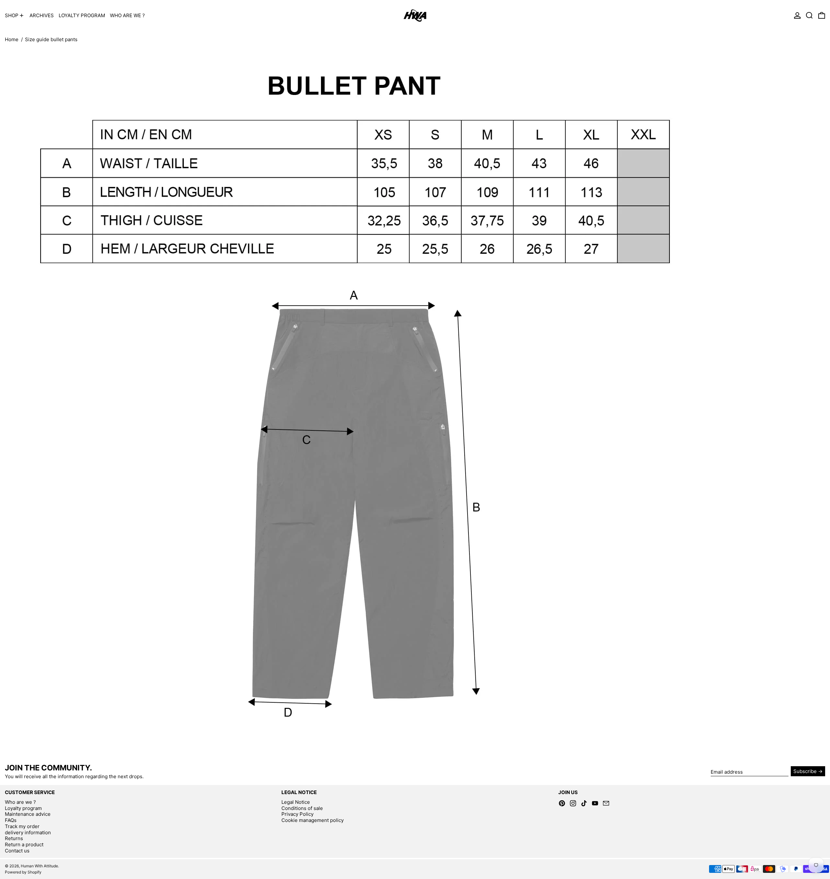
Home (11, 39)
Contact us (17, 851)
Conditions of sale (302, 808)
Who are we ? (20, 802)
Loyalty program (23, 808)
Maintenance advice (28, 814)
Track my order (22, 826)
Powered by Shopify (23, 872)
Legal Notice (295, 802)
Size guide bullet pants (51, 39)
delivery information (28, 832)
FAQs (11, 820)
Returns (14, 838)
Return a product (24, 844)
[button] (809, 15)
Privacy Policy (297, 814)
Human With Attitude (39, 865)
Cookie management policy (312, 820)
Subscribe (805, 771)
